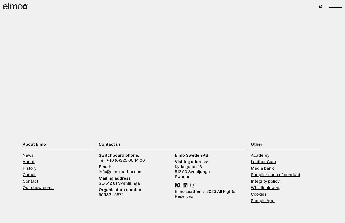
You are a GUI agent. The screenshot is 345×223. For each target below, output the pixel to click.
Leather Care (263, 162)
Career (29, 174)
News (28, 155)
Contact (30, 181)
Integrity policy (265, 181)
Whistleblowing (266, 187)
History (30, 168)
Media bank (262, 168)
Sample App (263, 200)
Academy (260, 155)
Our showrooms (38, 187)
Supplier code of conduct (275, 174)
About (29, 162)
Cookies (259, 194)
